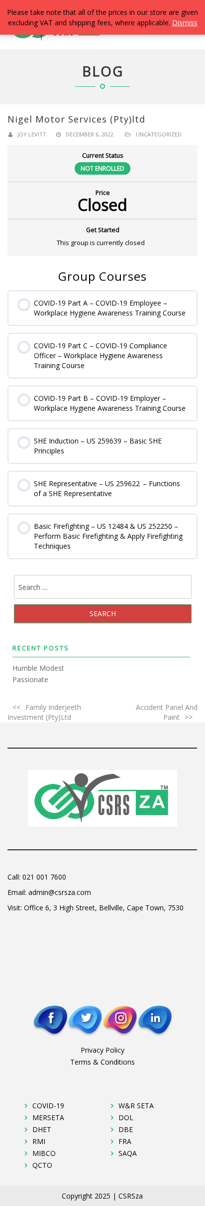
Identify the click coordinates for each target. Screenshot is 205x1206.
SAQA (127, 1153)
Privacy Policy (102, 1050)
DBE (125, 1129)
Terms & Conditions (102, 1062)
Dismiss (185, 22)
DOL (125, 1117)
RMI (38, 1141)
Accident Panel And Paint (167, 712)
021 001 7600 (44, 877)
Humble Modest (38, 668)
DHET (41, 1129)
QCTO (42, 1165)
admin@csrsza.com (59, 892)
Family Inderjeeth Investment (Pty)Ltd (44, 712)
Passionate (30, 679)
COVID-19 (48, 1105)
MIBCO (44, 1153)
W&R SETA (136, 1105)
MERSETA (48, 1117)
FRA (124, 1141)
